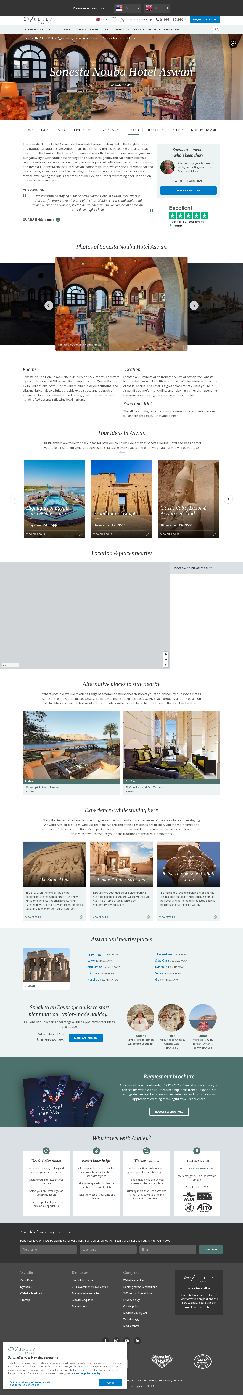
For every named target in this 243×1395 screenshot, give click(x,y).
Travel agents (80, 1306)
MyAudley (26, 1287)
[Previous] (14, 499)
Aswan (30, 986)
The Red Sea (164, 954)
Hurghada (94, 979)
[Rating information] (58, 220)
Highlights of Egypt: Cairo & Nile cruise (47, 511)
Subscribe (211, 1249)
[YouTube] (126, 1340)
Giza (158, 979)
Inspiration (98, 29)
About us (120, 29)
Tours (60, 130)
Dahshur (161, 967)
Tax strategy (131, 1319)
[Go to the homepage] (37, 19)
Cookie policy (131, 1306)
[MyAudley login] (122, 19)
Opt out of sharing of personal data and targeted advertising (30, 1384)
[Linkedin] (137, 1340)
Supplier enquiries (82, 1300)
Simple (49, 220)
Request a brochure (169, 1111)
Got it (110, 1382)
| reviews (186, 221)
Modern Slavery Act (135, 1313)
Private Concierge (147, 29)
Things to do (155, 130)
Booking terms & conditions (140, 1287)
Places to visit (110, 130)
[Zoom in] (165, 654)
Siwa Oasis (162, 961)
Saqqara (161, 973)
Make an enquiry (188, 190)
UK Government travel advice (90, 1287)
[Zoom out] (165, 659)
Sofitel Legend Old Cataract (146, 787)
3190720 (149, 1386)
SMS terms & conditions (137, 1293)
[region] (85, 615)
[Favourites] (114, 19)
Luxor (91, 961)
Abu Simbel (95, 967)
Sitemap (25, 1300)
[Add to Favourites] (233, 43)
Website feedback (31, 1293)
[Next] (228, 499)
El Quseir (93, 973)
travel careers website (199, 1307)
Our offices (27, 1280)
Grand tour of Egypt (114, 513)
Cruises (81, 29)
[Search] (217, 29)
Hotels (134, 130)
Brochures (172, 29)
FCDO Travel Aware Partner (197, 1168)
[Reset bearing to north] (165, 664)
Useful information (83, 1280)
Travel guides (82, 130)
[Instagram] (116, 1340)
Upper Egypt (96, 954)
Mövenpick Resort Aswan (43, 787)
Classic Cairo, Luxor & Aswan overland (183, 511)
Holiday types (59, 29)
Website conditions (135, 1280)
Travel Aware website (85, 1293)
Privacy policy (131, 1300)
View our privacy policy (87, 1373)
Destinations (32, 29)
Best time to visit (203, 130)
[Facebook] (105, 1340)
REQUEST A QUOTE (205, 19)
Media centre (131, 1326)
